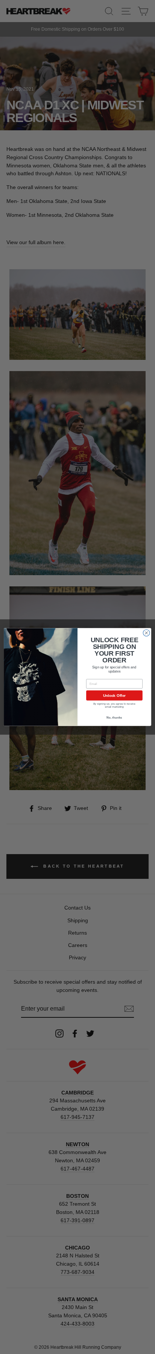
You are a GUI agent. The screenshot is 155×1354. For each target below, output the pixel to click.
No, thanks (114, 717)
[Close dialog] (146, 632)
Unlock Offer (114, 695)
